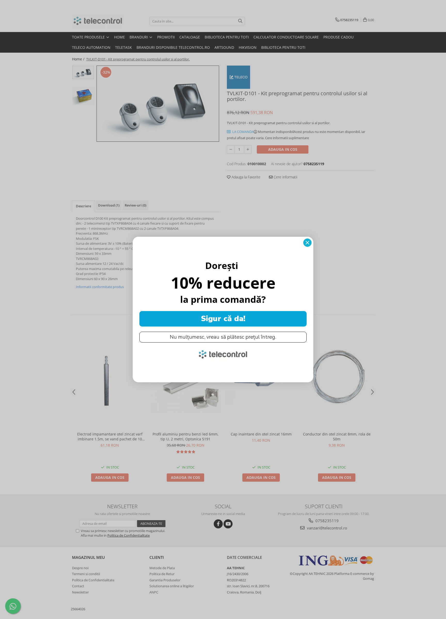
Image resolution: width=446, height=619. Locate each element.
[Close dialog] (307, 243)
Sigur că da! (223, 318)
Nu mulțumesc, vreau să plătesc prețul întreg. (223, 337)
